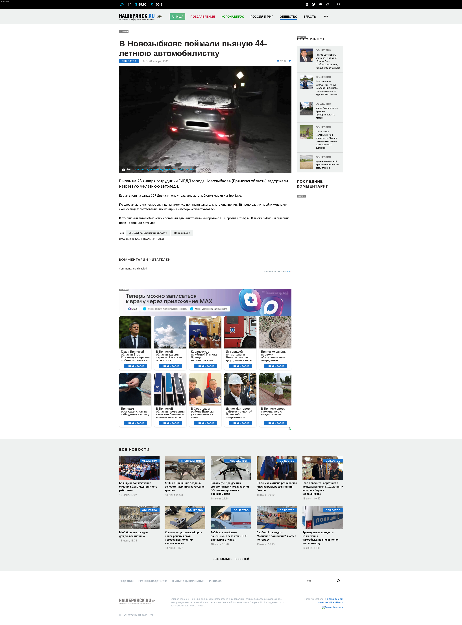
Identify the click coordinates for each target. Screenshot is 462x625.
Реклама (215, 581)
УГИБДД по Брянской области (148, 232)
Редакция (127, 581)
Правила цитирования (188, 581)
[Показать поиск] (339, 4)
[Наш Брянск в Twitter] (313, 4)
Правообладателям (152, 581)
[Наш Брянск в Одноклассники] (307, 4)
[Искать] (338, 581)
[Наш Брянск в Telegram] (327, 4)
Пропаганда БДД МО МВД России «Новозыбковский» (163, 169)
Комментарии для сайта (277, 272)
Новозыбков (182, 232)
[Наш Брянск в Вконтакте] (320, 4)
